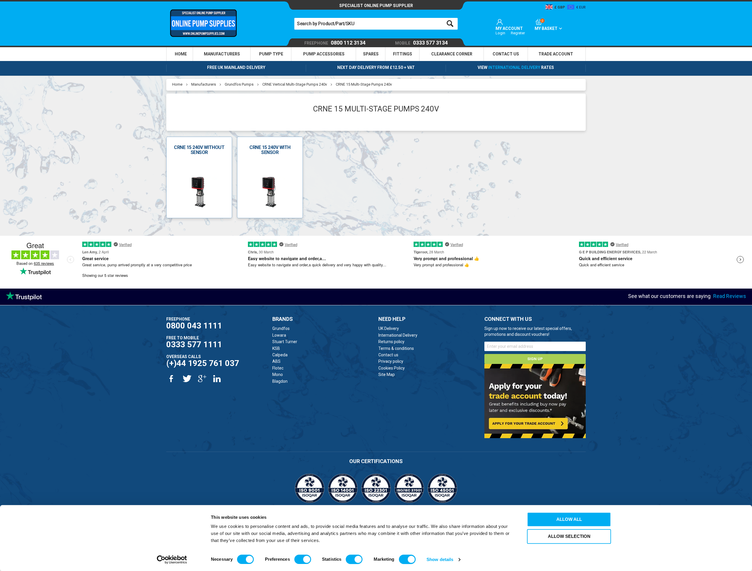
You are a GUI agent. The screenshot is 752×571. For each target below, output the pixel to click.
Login (500, 33)
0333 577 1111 (194, 344)
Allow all (569, 519)
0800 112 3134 (334, 43)
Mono (277, 374)
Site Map (386, 374)
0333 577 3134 (421, 43)
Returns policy (391, 341)
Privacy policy (390, 361)
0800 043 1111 (194, 326)
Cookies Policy (391, 368)
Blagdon (280, 381)
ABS (276, 361)
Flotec (277, 368)
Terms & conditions (396, 348)
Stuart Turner (284, 341)
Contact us (388, 355)
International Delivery (514, 67)
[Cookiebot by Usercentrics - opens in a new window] (172, 559)
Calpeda (280, 355)
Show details (440, 559)
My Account (509, 28)
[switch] (302, 559)
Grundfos (281, 328)
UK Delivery (388, 328)
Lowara (279, 335)
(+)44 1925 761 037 (202, 363)
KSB (276, 348)
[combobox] (375, 24)
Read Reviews (729, 296)
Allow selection (569, 536)
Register (518, 33)
